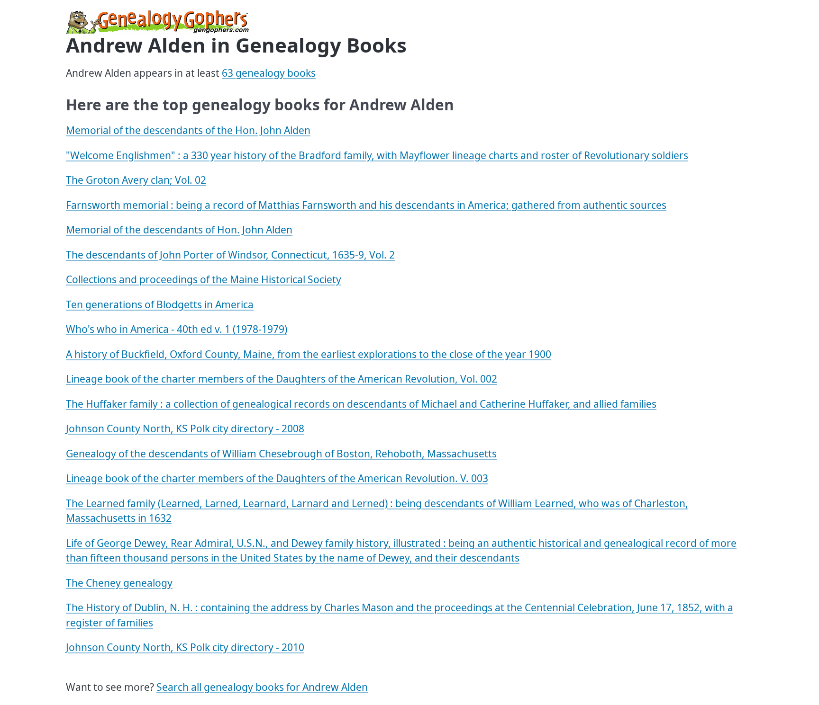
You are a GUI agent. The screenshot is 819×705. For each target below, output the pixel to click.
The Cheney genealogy (119, 582)
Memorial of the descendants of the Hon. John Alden (188, 130)
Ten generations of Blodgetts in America (160, 304)
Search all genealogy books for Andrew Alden (262, 687)
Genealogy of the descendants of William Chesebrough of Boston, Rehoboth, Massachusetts (281, 453)
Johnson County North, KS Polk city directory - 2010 (185, 647)
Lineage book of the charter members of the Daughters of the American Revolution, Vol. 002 (281, 378)
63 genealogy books (269, 73)
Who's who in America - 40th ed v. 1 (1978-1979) (176, 329)
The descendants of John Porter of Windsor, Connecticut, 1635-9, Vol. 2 (230, 254)
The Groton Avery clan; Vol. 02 (136, 180)
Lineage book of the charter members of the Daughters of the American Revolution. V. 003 (277, 478)
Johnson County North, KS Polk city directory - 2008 (185, 428)
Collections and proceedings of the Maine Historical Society (203, 279)
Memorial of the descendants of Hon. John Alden (179, 229)
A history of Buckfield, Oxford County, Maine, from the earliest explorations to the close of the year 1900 (308, 354)
